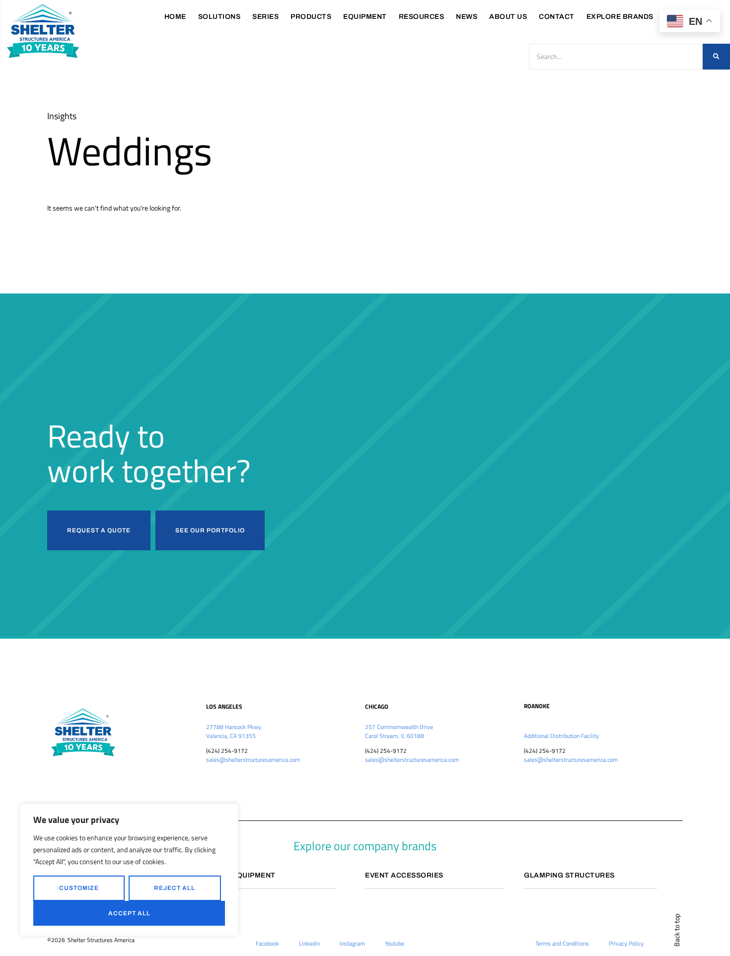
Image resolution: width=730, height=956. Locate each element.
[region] (129, 870)
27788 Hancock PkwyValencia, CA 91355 (233, 731)
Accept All (129, 913)
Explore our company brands (365, 846)
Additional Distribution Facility (561, 735)
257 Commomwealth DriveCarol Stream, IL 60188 (399, 731)
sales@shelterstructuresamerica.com (253, 759)
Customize (79, 887)
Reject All (174, 887)
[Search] (716, 57)
